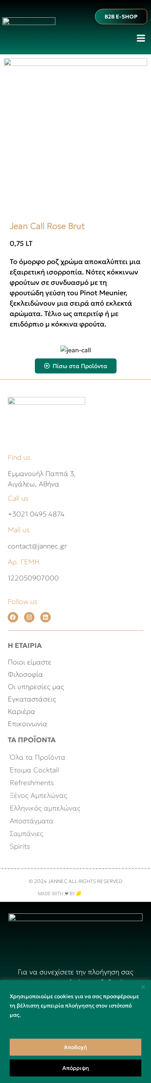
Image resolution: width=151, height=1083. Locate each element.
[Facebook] (13, 617)
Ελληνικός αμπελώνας (45, 808)
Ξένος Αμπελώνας (38, 795)
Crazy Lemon (97, 893)
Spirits (20, 846)
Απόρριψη (75, 1068)
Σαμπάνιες (26, 833)
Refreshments (32, 782)
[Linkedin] (45, 617)
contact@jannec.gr (37, 546)
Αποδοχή (75, 1047)
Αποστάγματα (31, 820)
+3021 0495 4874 (36, 514)
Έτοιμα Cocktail (34, 769)
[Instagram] (29, 617)
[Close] (143, 986)
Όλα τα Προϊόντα (37, 757)
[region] (75, 1031)
